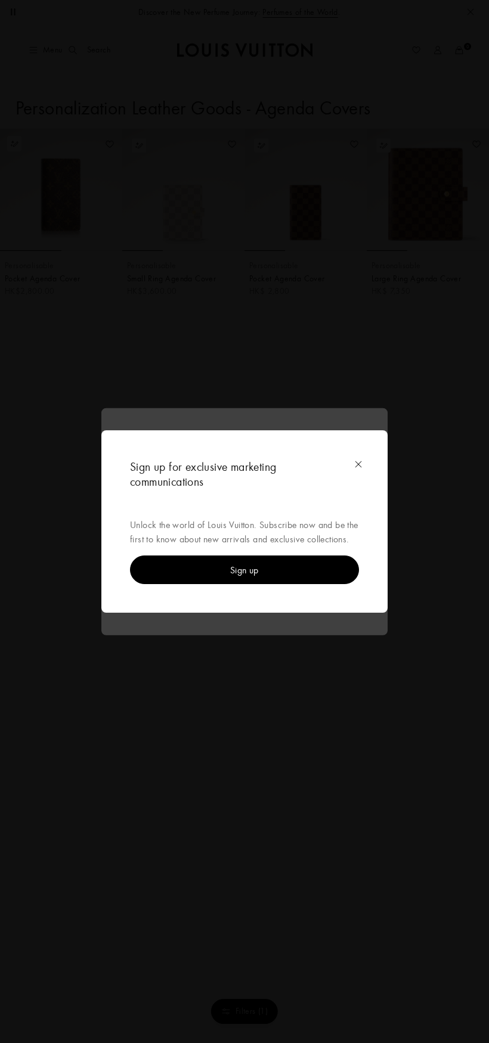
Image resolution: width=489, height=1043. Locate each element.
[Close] (358, 464)
